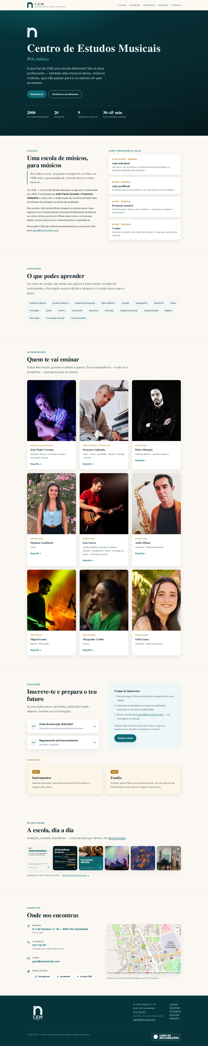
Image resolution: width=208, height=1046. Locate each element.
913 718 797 (39, 945)
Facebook (65, 976)
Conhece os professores (65, 94)
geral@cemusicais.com (46, 230)
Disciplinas (134, 5)
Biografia (34, 464)
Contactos (176, 5)
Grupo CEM (86, 976)
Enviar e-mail (125, 738)
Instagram (44, 976)
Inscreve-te (37, 94)
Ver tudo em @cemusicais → (75, 875)
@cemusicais (117, 838)
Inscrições (163, 5)
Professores (149, 5)
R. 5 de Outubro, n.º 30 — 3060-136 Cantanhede (60, 929)
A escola (122, 5)
